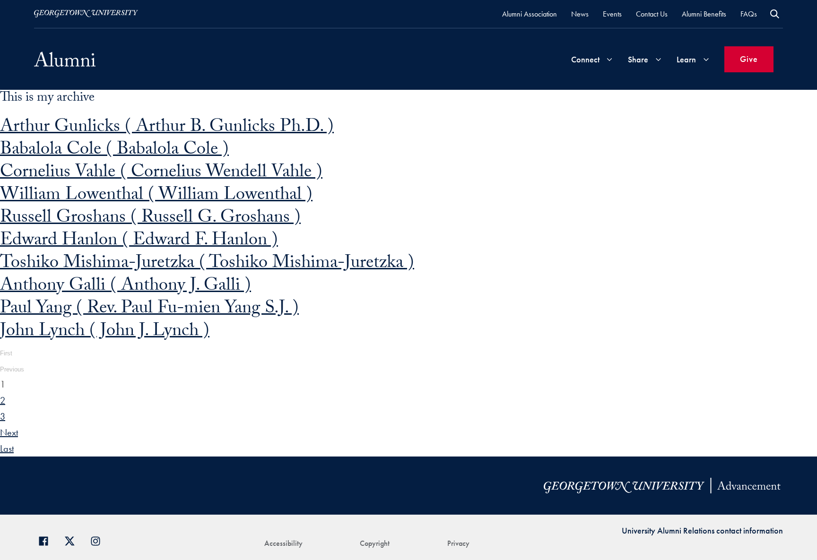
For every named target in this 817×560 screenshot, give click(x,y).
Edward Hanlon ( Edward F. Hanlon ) (139, 241)
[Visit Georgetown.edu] (86, 13)
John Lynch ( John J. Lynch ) (104, 332)
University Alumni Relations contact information (702, 530)
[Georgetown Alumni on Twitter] (73, 539)
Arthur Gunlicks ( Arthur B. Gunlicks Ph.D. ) (167, 128)
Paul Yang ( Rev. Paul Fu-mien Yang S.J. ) (149, 309)
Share (638, 59)
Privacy (458, 543)
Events (612, 14)
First (6, 353)
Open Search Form (774, 14)
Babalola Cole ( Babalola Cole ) (114, 151)
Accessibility (283, 543)
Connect (585, 59)
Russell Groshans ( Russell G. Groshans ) (150, 219)
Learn (686, 59)
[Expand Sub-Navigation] (609, 59)
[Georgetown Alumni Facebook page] (47, 539)
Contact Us (652, 14)
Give (749, 58)
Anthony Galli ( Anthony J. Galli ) (125, 287)
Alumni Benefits (704, 14)
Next (9, 432)
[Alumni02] (65, 59)
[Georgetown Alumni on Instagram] (99, 539)
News (580, 14)
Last (7, 448)
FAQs (748, 14)
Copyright (375, 543)
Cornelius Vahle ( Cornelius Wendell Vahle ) (161, 173)
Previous (12, 369)
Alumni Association (529, 14)
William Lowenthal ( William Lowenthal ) (156, 196)
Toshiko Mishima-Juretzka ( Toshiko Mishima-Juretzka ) (207, 264)
